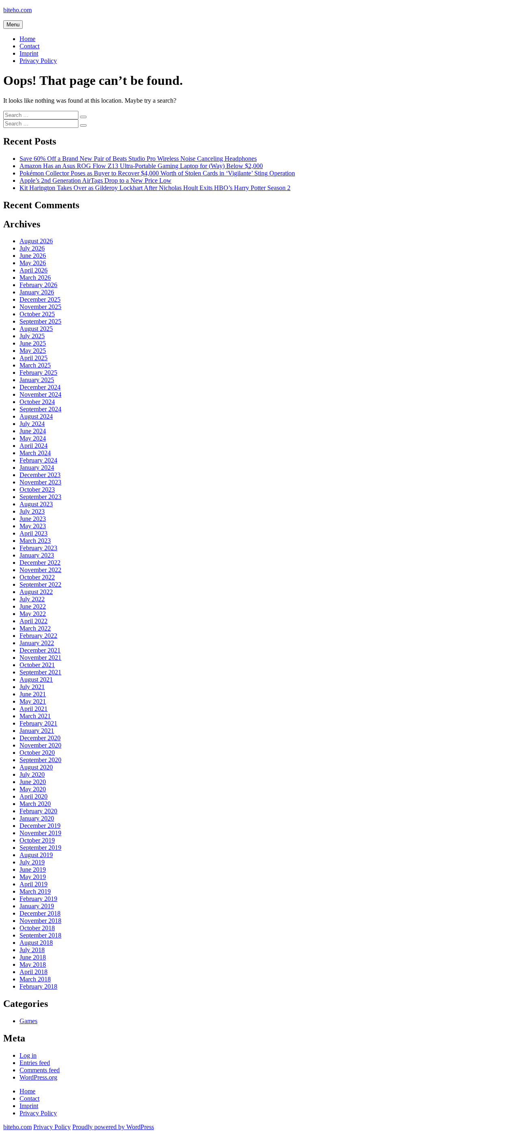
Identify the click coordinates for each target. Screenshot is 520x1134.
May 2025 (33, 350)
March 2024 (35, 452)
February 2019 (38, 898)
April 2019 (34, 884)
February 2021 (38, 723)
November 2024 (40, 394)
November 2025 (40, 306)
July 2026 (32, 248)
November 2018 (40, 920)
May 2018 (33, 964)
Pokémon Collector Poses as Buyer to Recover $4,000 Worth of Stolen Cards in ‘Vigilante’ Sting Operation (157, 173)
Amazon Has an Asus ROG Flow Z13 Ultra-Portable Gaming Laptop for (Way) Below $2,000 (141, 165)
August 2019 (36, 854)
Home (27, 38)
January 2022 (37, 642)
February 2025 (38, 372)
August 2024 (36, 416)
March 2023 (35, 540)
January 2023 (37, 555)
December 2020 (40, 737)
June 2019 (33, 869)
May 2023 (33, 526)
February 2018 (38, 986)
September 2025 (40, 321)
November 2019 (40, 832)
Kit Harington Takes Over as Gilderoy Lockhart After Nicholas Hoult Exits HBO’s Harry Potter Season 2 (155, 187)
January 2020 (37, 818)
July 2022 (32, 599)
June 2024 (33, 431)
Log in (28, 1055)
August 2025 (36, 328)
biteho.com (17, 9)
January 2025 (37, 379)
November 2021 (40, 657)
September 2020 (40, 759)
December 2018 (40, 913)
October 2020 (37, 752)
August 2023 (36, 504)
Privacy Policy (38, 60)
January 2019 (37, 906)
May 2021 (33, 701)
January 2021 (37, 730)
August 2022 (36, 591)
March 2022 (35, 628)
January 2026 (37, 292)
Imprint (29, 53)
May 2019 (33, 876)
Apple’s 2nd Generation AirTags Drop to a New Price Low (95, 180)
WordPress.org (38, 1077)
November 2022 (40, 569)
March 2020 (35, 803)
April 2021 (34, 708)
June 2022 (33, 606)
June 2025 (33, 343)
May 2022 (33, 613)
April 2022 (34, 621)
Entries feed (35, 1062)
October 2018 (37, 927)
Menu (13, 25)
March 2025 (35, 365)
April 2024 (34, 445)
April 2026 (34, 270)
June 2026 (33, 255)
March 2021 (35, 716)
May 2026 (33, 262)
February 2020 (38, 811)
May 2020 (33, 789)
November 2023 (40, 482)
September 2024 (40, 409)
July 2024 (32, 423)
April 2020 (34, 796)
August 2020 (36, 767)
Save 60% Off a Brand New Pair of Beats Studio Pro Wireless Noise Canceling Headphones (138, 158)
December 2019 (40, 825)
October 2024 (37, 401)
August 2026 (36, 241)
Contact (29, 46)
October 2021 (37, 664)
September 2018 (40, 935)
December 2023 (40, 474)
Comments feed (40, 1070)
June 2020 (33, 781)
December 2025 (40, 299)
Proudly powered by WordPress (113, 1126)
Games (28, 1020)
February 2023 (38, 547)
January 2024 (37, 467)
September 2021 (40, 672)
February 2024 (38, 460)
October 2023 (37, 489)
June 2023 (33, 518)
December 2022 (40, 562)
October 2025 (37, 314)
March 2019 (35, 891)
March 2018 (35, 979)
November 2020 (40, 745)
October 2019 (37, 840)
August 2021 (36, 679)
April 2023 (34, 533)
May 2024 (33, 438)
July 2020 (32, 774)
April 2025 (34, 357)
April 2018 (34, 971)
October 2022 (37, 577)
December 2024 (40, 387)
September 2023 (40, 496)
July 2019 (32, 862)
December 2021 (40, 650)
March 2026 (35, 277)
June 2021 (33, 694)
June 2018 (33, 957)
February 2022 (38, 635)
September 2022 (40, 584)
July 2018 (32, 949)
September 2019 (40, 847)
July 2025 (32, 336)
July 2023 (32, 511)
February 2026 (38, 284)
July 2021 (32, 686)
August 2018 (36, 942)
